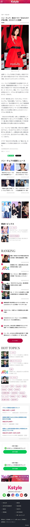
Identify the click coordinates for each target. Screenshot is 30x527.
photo (18, 509)
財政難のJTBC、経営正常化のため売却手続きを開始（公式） (19, 266)
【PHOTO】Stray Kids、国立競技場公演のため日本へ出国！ (19, 284)
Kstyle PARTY (14, 399)
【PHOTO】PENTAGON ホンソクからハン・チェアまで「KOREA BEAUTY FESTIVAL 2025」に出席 (22, 173)
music (4, 509)
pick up (5, 503)
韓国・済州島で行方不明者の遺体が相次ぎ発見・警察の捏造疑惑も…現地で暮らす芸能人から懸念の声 (19, 257)
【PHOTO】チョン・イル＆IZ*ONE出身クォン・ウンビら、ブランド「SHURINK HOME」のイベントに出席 (7, 173)
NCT (18, 396)
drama (4, 512)
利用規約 (24, 519)
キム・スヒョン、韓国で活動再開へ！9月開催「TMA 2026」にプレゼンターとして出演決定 (19, 275)
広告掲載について (10, 519)
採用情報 (3, 522)
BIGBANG (13, 396)
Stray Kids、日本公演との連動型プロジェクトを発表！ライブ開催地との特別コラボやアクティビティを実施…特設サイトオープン (16, 327)
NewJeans (22, 393)
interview (19, 512)
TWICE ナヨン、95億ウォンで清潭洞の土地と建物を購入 (16, 311)
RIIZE (24, 386)
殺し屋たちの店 (5, 399)
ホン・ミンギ (5, 396)
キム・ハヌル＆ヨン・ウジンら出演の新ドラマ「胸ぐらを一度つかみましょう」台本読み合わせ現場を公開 (22, 189)
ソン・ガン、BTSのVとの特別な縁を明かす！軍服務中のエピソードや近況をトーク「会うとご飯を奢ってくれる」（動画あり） (16, 334)
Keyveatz (4, 389)
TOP (2, 14)
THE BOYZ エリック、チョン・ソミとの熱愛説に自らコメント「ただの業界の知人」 (16, 319)
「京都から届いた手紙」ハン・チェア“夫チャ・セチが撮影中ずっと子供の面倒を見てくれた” (7, 189)
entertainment (7, 506)
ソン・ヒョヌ (5, 386)
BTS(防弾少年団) (5, 393)
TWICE (12, 386)
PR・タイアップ (20, 515)
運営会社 (3, 519)
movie (18, 503)
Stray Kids (18, 386)
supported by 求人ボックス (24, 438)
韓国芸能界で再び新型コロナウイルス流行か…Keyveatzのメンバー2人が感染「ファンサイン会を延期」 (16, 303)
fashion (19, 506)
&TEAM (10, 389)
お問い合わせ (18, 519)
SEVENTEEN (14, 393)
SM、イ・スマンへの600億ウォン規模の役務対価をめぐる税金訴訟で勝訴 (19, 293)
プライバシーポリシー (10, 522)
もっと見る (15, 340)
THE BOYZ (17, 389)
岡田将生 (24, 396)
